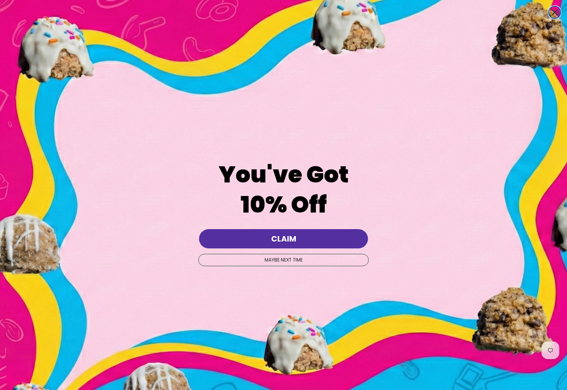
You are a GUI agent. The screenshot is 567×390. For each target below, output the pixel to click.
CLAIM (283, 238)
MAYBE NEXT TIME (284, 260)
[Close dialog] (554, 12)
